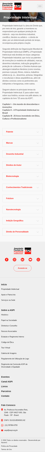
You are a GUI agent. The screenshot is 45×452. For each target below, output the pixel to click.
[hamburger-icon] (40, 6)
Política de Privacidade (9, 446)
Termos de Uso (6, 449)
